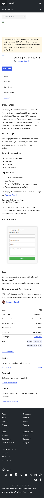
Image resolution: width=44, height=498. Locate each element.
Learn (4, 432)
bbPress (6, 457)
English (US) (38, 337)
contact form (37, 341)
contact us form (32, 345)
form (39, 345)
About (4, 414)
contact (29, 341)
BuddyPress (7, 460)
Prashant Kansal (22, 61)
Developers (6, 439)
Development (9, 92)
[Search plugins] (24, 17)
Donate (27, 439)
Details (6, 76)
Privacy (5, 425)
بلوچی (9, 470)
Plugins (25, 421)
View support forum (9, 383)
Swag (26, 443)
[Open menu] (40, 3)
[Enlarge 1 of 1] (39, 226)
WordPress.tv (8, 443)
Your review (6, 367)
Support (7, 98)
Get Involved (28, 432)
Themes (26, 418)
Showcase (27, 414)
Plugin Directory (7, 9)
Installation (8, 87)
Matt (5, 453)
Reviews (7, 82)
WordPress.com (9, 449)
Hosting (5, 421)
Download (7, 68)
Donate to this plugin (10, 401)
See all (39, 367)
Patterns (26, 425)
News (4, 418)
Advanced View (8, 352)
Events (25, 435)
